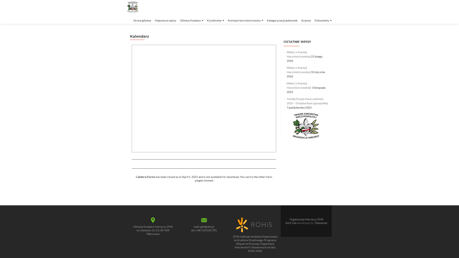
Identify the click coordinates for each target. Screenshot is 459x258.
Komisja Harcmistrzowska (244, 20)
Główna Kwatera (190, 20)
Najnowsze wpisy (165, 20)
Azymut (306, 20)
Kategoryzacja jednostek (282, 20)
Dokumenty (321, 20)
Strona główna (142, 20)
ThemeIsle (320, 222)
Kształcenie (214, 20)
